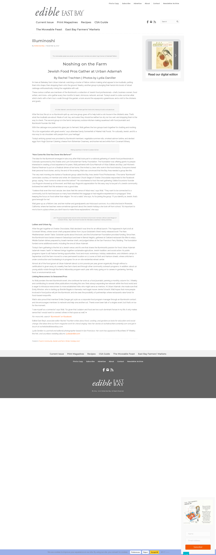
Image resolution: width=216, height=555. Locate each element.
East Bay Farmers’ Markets (82, 29)
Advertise (138, 3)
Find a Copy (114, 3)
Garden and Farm (59, 341)
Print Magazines (67, 22)
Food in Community (45, 341)
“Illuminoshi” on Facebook (60, 316)
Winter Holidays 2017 (72, 341)
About (147, 3)
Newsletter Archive (171, 3)
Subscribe (126, 3)
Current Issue (45, 22)
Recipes (86, 22)
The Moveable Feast (49, 29)
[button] (198, 547)
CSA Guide (101, 22)
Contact (156, 3)
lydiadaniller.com (73, 334)
